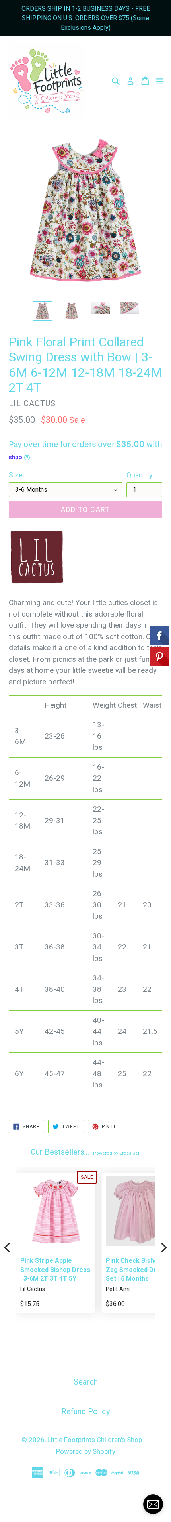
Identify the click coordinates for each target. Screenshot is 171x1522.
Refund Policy (85, 1411)
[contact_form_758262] (153, 1504)
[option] (42, 311)
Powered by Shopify (85, 1451)
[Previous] (8, 1247)
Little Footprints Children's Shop (94, 1440)
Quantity (139, 475)
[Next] (163, 1247)
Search (86, 1381)
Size (16, 475)
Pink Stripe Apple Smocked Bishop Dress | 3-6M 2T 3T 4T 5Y (55, 1269)
